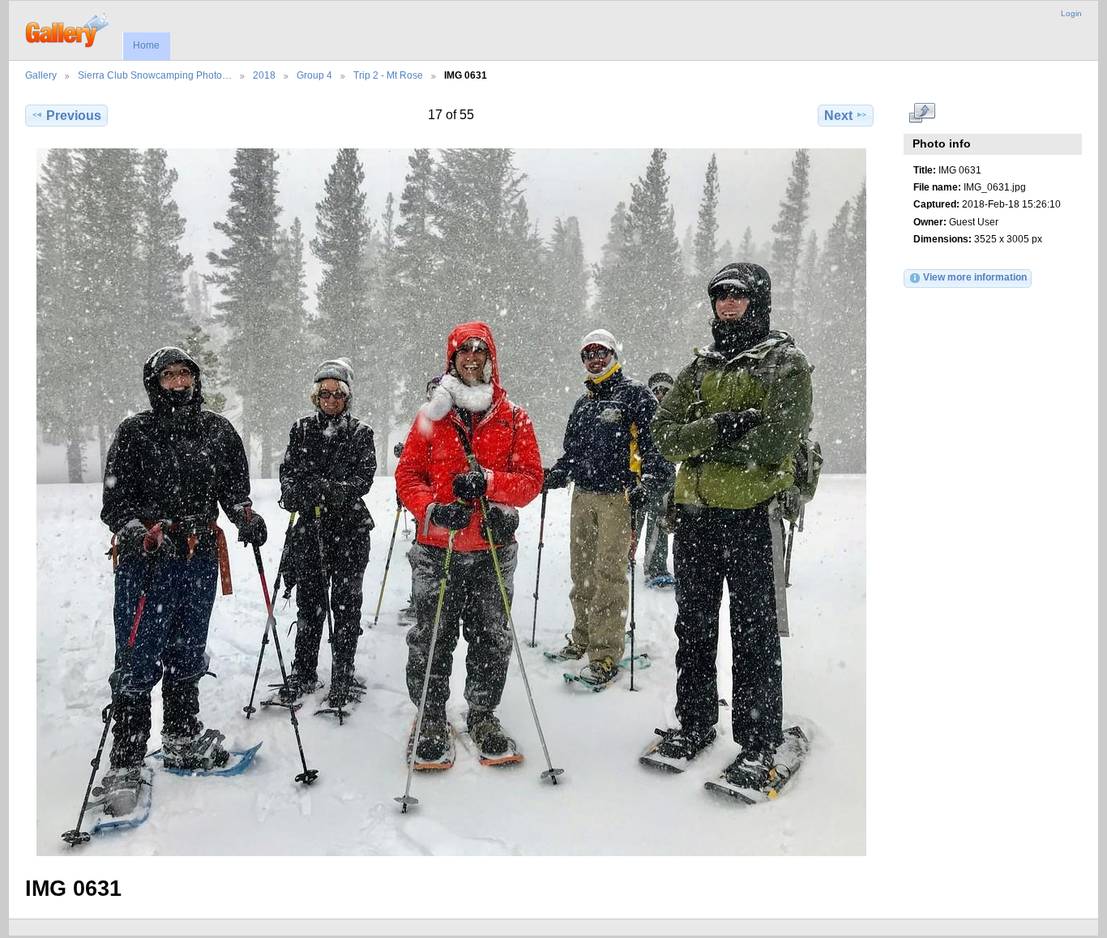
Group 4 (314, 75)
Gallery (41, 75)
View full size (921, 113)
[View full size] (451, 502)
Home (146, 45)
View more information (975, 277)
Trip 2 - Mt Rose (388, 75)
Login (1071, 13)
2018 (264, 75)
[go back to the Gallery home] (68, 28)
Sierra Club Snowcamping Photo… (155, 75)
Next (838, 115)
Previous (73, 115)
